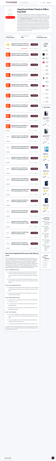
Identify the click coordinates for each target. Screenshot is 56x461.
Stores (44, 2)
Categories (49, 2)
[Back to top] (53, 458)
